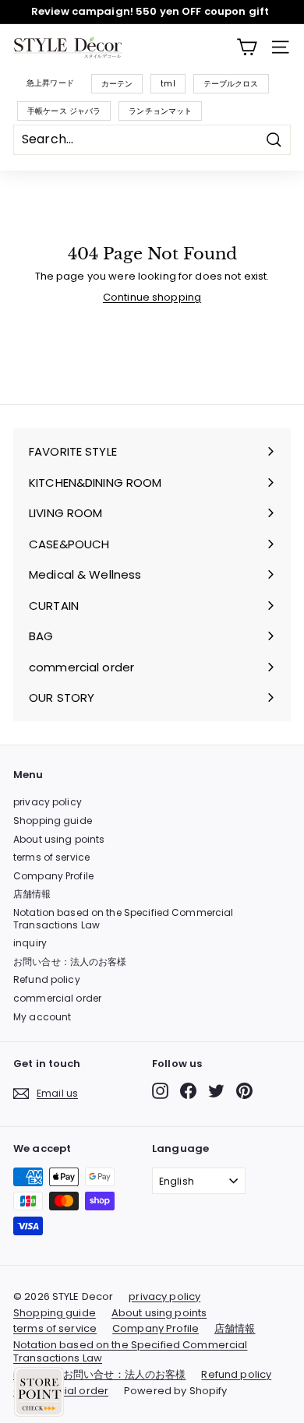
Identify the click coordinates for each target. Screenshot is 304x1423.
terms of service (51, 857)
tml (168, 84)
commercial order (57, 998)
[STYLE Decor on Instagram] (160, 1091)
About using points (58, 839)
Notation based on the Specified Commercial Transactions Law (123, 919)
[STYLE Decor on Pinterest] (244, 1091)
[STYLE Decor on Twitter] (216, 1091)
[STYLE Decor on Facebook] (188, 1091)
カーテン (117, 84)
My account (42, 1016)
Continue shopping (152, 297)
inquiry (30, 942)
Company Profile (53, 875)
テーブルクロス (231, 84)
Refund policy (46, 979)
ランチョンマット (160, 111)
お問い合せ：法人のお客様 (70, 961)
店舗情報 (32, 893)
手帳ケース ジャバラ (64, 111)
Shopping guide (52, 820)
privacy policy (47, 801)
